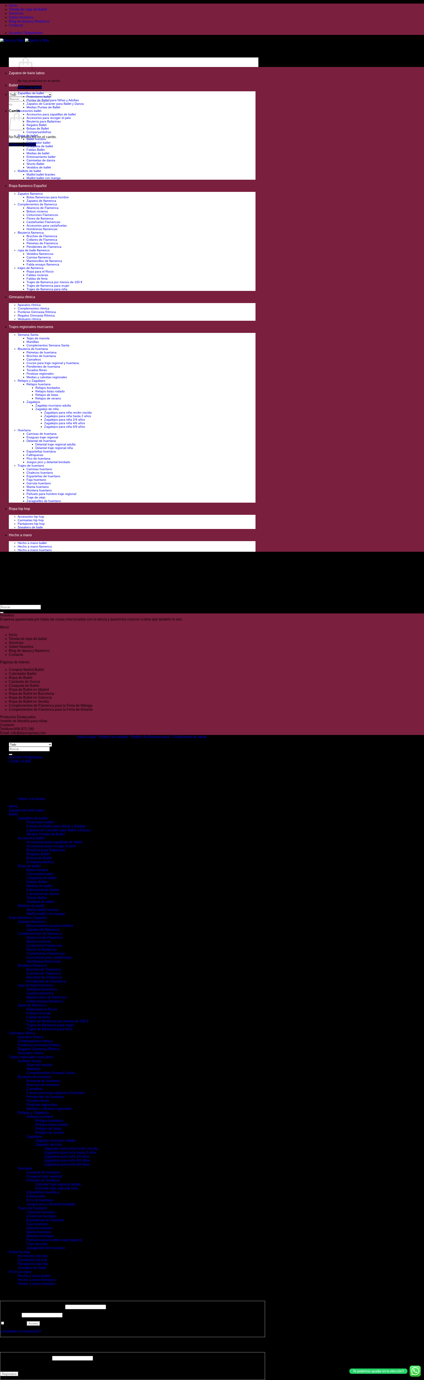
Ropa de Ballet (20, 678)
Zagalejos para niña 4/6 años (64, 423)
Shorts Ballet (35, 164)
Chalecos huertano (39, 472)
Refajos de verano (48, 398)
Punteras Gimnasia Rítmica (37, 312)
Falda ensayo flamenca (42, 264)
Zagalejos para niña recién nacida (68, 412)
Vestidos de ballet (38, 167)
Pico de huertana (38, 458)
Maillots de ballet (29, 171)
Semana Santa (28, 334)
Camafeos (33, 359)
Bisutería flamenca (31, 232)
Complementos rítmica (33, 308)
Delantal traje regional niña (54, 448)
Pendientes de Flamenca (43, 246)
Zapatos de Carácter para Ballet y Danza (55, 103)
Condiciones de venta (189, 737)
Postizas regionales (40, 373)
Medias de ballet (37, 153)
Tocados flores (36, 370)
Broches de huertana (41, 356)
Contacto (16, 25)
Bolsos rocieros (37, 211)
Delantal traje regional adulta (55, 444)
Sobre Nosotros (21, 17)
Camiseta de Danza (24, 681)
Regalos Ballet (36, 125)
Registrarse (9, 1374)
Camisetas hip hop (31, 520)
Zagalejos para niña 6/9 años (64, 426)
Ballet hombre (36, 139)
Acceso (33, 1323)
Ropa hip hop (19, 509)
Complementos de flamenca (37, 204)
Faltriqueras (34, 455)
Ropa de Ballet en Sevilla (29, 701)
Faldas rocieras (37, 275)
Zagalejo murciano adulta (53, 405)
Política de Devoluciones (150, 737)
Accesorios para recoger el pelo (48, 118)
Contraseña (10, 1315)
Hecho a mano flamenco (35, 546)
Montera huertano (39, 490)
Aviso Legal (86, 737)
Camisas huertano (39, 469)
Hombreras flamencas (41, 229)
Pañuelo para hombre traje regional (51, 494)
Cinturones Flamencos (42, 215)
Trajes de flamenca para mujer (47, 285)
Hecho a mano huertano (35, 550)
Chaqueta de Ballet (24, 685)
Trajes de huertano (31, 465)
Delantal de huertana (41, 441)
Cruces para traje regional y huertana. (53, 363)
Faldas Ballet (35, 149)
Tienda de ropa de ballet (28, 9)
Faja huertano (36, 479)
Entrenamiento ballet (40, 156)
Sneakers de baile (30, 527)
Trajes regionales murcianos (31, 327)
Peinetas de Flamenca (42, 243)
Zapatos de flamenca (41, 200)
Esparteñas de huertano (43, 476)
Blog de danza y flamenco (29, 21)
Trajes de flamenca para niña (46, 289)
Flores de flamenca (39, 218)
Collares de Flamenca (41, 239)
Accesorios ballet (29, 111)
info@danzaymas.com (28, 733)
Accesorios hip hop (31, 516)
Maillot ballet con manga (43, 178)
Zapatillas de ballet (31, 93)
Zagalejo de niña (47, 409)
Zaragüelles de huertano (43, 501)
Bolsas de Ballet (37, 128)
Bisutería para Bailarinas (43, 121)
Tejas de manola (37, 338)
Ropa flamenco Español (28, 186)
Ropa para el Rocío (40, 271)
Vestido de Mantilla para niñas (23, 721)
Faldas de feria (36, 278)
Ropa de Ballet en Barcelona (31, 693)
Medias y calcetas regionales (46, 377)
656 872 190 (24, 729)
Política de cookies (113, 737)
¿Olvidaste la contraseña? (20, 1331)
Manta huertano (37, 487)
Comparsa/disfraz (38, 132)
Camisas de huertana (41, 433)
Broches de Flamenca (41, 236)
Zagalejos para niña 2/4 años (64, 419)
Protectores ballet (38, 96)
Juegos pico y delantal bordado (48, 462)
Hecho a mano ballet (32, 543)
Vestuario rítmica (29, 319)
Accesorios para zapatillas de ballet (51, 114)
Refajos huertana (38, 384)
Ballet (13, 85)
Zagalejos (33, 402)
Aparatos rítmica (29, 305)
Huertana (24, 430)
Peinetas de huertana (41, 352)
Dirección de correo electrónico (25, 1358)
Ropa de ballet (28, 135)
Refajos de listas (46, 395)
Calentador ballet (38, 142)
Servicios (16, 13)
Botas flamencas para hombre (47, 197)
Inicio (13, 5)
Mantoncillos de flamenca (44, 261)
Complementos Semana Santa (47, 345)
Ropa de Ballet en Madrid (29, 689)
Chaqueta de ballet (39, 146)
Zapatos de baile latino (27, 810)
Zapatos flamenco (30, 193)
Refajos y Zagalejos (31, 380)
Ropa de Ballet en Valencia (30, 697)
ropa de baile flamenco (34, 250)
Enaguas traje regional (42, 437)
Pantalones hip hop (31, 523)
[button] (26, 33)
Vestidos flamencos (39, 254)
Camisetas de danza (40, 160)
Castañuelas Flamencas (43, 222)
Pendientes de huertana (43, 366)
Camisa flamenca (38, 257)
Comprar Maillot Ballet (26, 670)
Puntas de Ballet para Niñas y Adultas (52, 100)
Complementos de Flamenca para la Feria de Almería (51, 709)
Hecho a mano (20, 535)
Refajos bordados (47, 387)
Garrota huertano (38, 483)
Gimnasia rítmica (22, 297)
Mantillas (32, 342)
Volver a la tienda (30, 87)
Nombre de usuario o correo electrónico (32, 1307)
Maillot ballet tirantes (40, 174)
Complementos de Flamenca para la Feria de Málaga (50, 705)
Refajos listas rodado (50, 391)
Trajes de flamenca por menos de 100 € (54, 282)
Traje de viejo (35, 497)
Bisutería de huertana (33, 349)
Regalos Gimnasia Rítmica (36, 315)
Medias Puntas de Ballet (43, 107)
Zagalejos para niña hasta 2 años (67, 416)
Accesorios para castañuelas (46, 225)
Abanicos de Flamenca (42, 208)
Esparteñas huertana (41, 451)
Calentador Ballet (22, 674)
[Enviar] (10, 104)
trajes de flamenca (31, 268)
